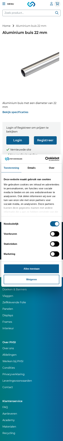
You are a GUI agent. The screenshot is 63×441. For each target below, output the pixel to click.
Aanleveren (9, 413)
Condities (8, 367)
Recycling (8, 433)
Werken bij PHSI (12, 361)
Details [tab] (32, 167)
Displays (7, 315)
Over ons (8, 348)
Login (17, 140)
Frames (7, 321)
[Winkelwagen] (57, 4)
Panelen (7, 308)
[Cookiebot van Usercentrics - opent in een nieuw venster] (45, 159)
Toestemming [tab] (11, 167)
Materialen (9, 426)
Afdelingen (9, 354)
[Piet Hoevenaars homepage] (31, 4)
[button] (8, 4)
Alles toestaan (32, 268)
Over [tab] (51, 167)
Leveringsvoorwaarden (17, 380)
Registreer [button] (45, 140)
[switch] (54, 233)
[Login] (51, 3)
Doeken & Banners (14, 289)
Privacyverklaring (13, 374)
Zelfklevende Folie (14, 302)
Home (6, 25)
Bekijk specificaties (15, 112)
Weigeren (31, 279)
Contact (7, 387)
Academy (8, 420)
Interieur (8, 328)
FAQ (5, 407)
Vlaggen (7, 295)
